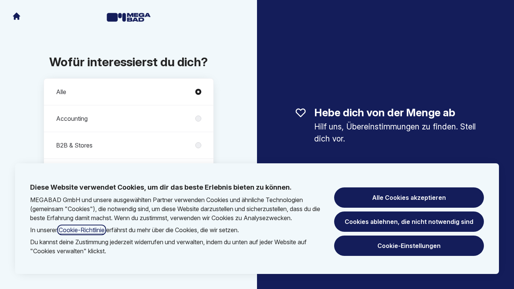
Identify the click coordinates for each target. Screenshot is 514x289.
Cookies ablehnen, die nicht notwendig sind (409, 221)
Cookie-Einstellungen (409, 245)
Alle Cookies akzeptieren (409, 197)
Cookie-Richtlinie (82, 230)
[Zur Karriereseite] (16, 16)
